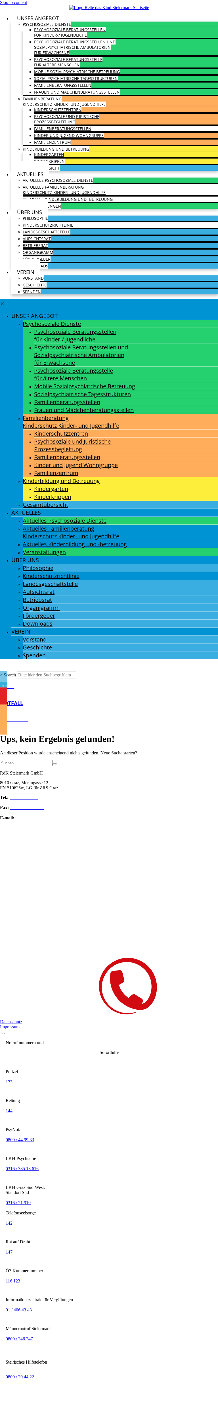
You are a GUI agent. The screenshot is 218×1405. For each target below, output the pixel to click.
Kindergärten (49, 154)
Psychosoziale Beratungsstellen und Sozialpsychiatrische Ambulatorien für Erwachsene (75, 47)
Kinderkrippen (49, 161)
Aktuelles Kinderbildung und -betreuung (68, 199)
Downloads (38, 623)
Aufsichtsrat (37, 238)
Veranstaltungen (44, 552)
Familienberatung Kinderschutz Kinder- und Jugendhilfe (64, 101)
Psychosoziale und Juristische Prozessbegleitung (66, 119)
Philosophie (35, 218)
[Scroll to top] (2, 1033)
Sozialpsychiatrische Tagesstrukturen (76, 78)
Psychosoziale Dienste (47, 24)
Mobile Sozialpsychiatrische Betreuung (77, 71)
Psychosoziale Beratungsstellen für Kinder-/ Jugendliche (70, 32)
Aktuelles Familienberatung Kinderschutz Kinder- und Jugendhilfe (64, 189)
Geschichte (35, 285)
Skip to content (13, 2)
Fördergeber (39, 615)
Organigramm (38, 252)
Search (10, 674)
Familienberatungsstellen (62, 85)
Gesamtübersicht (45, 505)
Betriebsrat (35, 245)
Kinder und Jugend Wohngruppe (69, 135)
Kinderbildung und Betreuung (56, 149)
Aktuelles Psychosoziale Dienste (58, 180)
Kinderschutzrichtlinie (48, 225)
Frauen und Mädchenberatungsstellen (77, 92)
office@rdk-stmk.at (32, 817)
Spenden (32, 291)
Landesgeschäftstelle (46, 232)
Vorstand (33, 278)
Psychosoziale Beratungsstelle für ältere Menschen (68, 62)
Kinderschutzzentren (57, 109)
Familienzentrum (52, 142)
